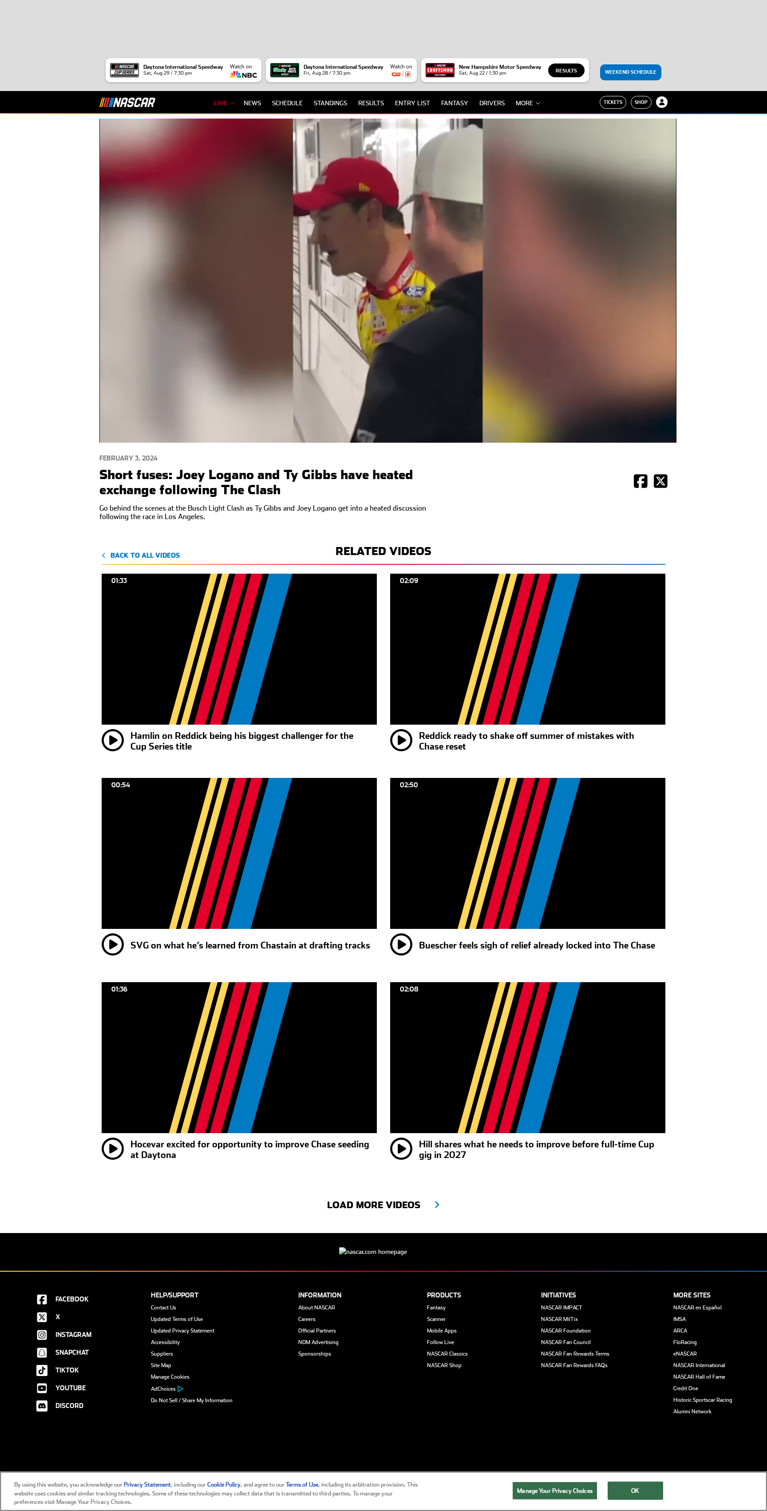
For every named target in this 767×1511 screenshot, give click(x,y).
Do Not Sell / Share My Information (192, 1400)
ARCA (680, 1331)
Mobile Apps (442, 1331)
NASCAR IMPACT (561, 1308)
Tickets (613, 102)
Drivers (492, 103)
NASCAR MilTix (559, 1319)
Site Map (161, 1365)
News (252, 103)
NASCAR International (699, 1365)
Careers (307, 1319)
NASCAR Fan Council (566, 1342)
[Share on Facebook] (641, 482)
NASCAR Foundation (566, 1331)
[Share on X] (661, 482)
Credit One (685, 1388)
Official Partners (317, 1331)
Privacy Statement (147, 1484)
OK (635, 1490)
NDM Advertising (318, 1342)
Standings (330, 103)
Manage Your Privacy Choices (555, 1490)
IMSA (679, 1319)
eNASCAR (685, 1354)
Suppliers (162, 1354)
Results (566, 71)
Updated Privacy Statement (182, 1331)
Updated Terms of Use (177, 1319)
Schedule (287, 103)
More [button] (524, 103)
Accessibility (165, 1342)
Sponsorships (314, 1354)
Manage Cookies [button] (170, 1377)
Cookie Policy (224, 1484)
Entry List (412, 103)
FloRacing (685, 1342)
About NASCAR (316, 1308)
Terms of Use (302, 1484)
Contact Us (163, 1308)
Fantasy (454, 103)
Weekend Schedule (630, 72)
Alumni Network (692, 1411)
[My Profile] (661, 102)
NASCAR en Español (697, 1308)
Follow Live (440, 1342)
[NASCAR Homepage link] (383, 1245)
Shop (641, 102)
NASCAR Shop (444, 1365)
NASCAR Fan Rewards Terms (575, 1354)
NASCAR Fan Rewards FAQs (574, 1365)
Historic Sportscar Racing (702, 1400)
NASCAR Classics (447, 1354)
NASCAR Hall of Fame (699, 1377)
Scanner (436, 1319)
